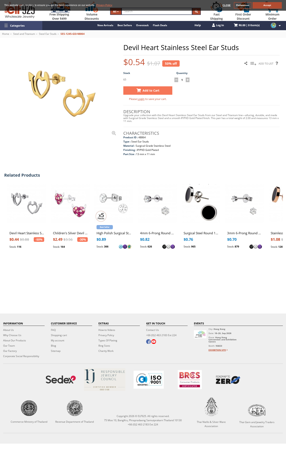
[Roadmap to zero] (228, 380)
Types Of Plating (107, 340)
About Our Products (14, 340)
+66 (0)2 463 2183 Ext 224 (161, 335)
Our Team (9, 345)
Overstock (142, 25)
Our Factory (10, 351)
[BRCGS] (189, 379)
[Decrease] (176, 80)
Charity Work (105, 351)
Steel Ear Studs (48, 34)
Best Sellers (124, 25)
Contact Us (152, 330)
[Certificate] (105, 379)
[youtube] (153, 342)
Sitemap (56, 351)
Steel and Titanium (24, 34)
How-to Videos (106, 330)
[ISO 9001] (148, 380)
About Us (8, 330)
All (115, 11)
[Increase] (187, 80)
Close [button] (227, 5)
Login (141, 99)
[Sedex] (60, 380)
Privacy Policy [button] (104, 5)
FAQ (53, 330)
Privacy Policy (106, 335)
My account (57, 340)
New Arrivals (105, 25)
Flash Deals (160, 25)
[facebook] (148, 342)
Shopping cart (59, 335)
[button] (21, 25)
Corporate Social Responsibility (21, 356)
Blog (53, 345)
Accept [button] (267, 5)
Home (5, 34)
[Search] (196, 11)
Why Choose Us (12, 335)
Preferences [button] (242, 5)
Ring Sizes (104, 345)
